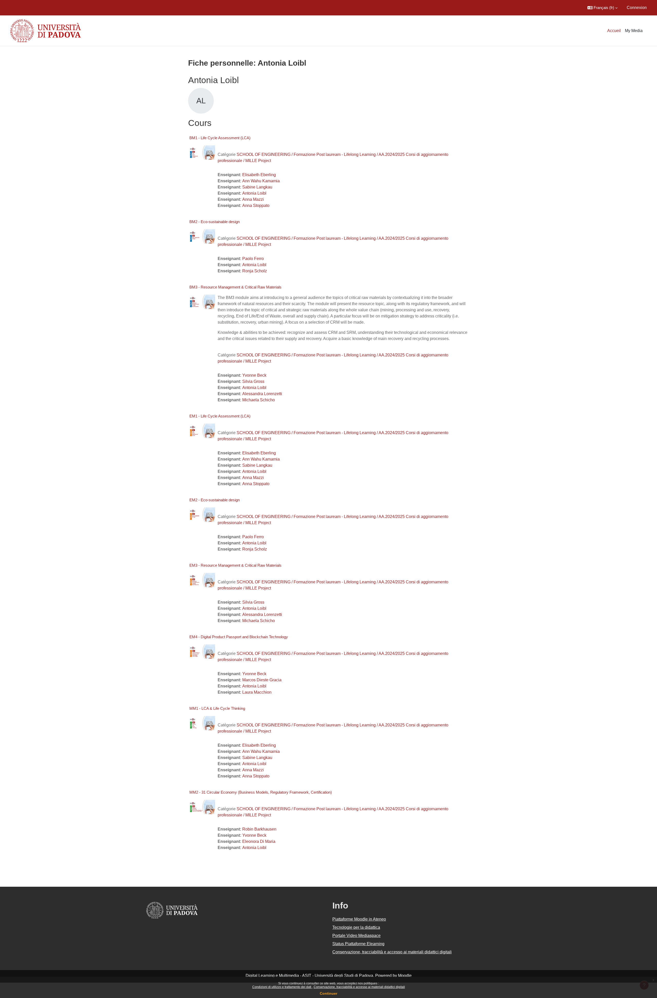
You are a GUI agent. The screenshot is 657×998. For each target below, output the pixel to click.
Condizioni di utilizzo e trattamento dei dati (282, 987)
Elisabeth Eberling (259, 175)
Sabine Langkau (257, 187)
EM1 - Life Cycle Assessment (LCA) (219, 416)
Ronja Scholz (254, 271)
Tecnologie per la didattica (356, 927)
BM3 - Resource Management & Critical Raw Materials (235, 287)
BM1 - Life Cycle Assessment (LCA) (219, 138)
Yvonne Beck (254, 375)
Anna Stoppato (255, 205)
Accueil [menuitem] (614, 30)
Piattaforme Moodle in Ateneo (359, 919)
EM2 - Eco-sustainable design (214, 500)
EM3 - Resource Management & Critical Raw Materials (235, 565)
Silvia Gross (253, 381)
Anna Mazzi (253, 199)
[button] (602, 7)
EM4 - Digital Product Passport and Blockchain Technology (238, 637)
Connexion (637, 7)
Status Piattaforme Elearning (358, 944)
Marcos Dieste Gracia (262, 680)
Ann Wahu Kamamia (261, 181)
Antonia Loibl (254, 193)
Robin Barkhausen (259, 829)
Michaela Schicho (258, 400)
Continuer (328, 993)
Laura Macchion (257, 692)
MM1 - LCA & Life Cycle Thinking (217, 708)
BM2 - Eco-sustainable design (214, 221)
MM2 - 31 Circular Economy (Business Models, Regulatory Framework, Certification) (260, 792)
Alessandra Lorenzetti (262, 394)
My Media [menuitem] (634, 30)
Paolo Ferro (253, 258)
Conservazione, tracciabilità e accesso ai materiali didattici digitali (359, 987)
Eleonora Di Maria (258, 841)
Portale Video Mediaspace (356, 935)
